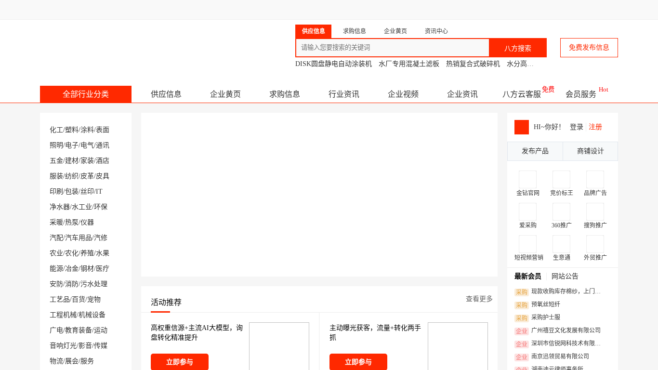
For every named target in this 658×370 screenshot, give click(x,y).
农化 (72, 253)
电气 (87, 145)
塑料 (72, 129)
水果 (102, 253)
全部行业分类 (86, 94)
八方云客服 (521, 94)
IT (99, 191)
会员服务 (581, 94)
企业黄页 (225, 94)
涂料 (87, 129)
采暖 (56, 222)
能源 (56, 268)
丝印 (87, 191)
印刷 (56, 191)
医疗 (102, 268)
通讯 (102, 145)
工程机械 (63, 314)
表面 (102, 129)
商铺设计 (590, 151)
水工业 (82, 207)
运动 (100, 330)
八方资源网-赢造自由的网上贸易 (116, 43)
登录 (576, 127)
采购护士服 (538, 318)
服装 (56, 176)
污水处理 (93, 284)
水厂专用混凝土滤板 (409, 63)
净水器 (60, 207)
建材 (72, 160)
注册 (595, 127)
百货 (78, 299)
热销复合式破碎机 (473, 63)
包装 (72, 191)
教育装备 (78, 330)
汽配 (56, 237)
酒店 (102, 160)
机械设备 (92, 314)
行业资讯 (344, 94)
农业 (56, 253)
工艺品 (60, 299)
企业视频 (403, 94)
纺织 (72, 176)
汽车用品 (78, 237)
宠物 (94, 299)
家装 (87, 160)
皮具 (102, 176)
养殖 (87, 253)
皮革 (87, 176)
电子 (72, 145)
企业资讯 (462, 94)
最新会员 (527, 276)
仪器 (87, 222)
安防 (56, 284)
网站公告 (565, 276)
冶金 (72, 268)
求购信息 (284, 94)
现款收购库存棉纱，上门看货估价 (561, 292)
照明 (56, 145)
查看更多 (479, 299)
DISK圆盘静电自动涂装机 (333, 63)
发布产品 (535, 151)
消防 (72, 284)
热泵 (72, 222)
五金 (56, 160)
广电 (56, 330)
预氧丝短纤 (538, 305)
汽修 (100, 237)
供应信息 (166, 94)
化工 (56, 129)
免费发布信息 (589, 47)
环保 (100, 207)
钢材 (87, 268)
